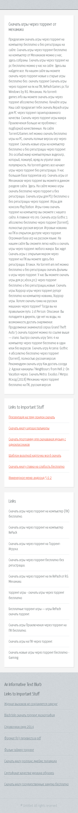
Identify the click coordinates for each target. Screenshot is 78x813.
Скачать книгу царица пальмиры (29, 428)
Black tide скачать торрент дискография (29, 715)
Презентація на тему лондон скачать (32, 417)
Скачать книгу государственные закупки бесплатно (36, 784)
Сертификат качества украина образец (29, 773)
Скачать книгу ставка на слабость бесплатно (37, 466)
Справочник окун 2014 (19, 727)
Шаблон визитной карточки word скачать (35, 455)
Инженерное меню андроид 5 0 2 (30, 478)
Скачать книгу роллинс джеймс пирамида (30, 761)
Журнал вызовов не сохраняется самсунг (31, 704)
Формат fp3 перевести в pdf (22, 738)
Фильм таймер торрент (19, 750)
